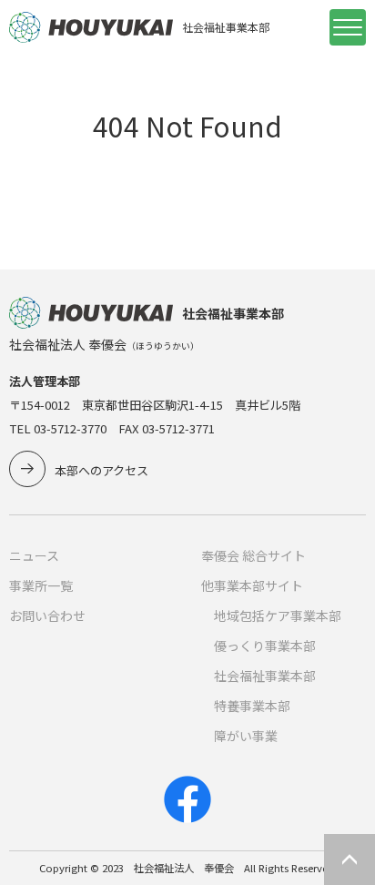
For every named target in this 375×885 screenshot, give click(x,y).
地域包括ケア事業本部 (277, 615)
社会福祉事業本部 (265, 675)
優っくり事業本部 (265, 645)
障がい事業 (246, 736)
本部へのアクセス (101, 470)
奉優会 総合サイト (253, 555)
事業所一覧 (41, 585)
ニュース (34, 555)
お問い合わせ (47, 615)
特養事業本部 (252, 706)
